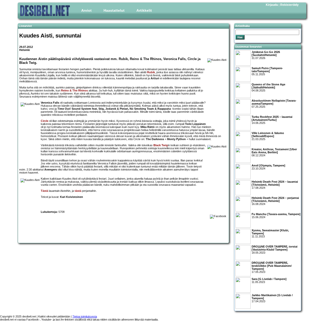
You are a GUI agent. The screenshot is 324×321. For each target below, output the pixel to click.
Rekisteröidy (289, 5)
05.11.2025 (267, 71)
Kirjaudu (272, 5)
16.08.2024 (275, 200)
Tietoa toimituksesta (84, 316)
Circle (44, 120)
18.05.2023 (274, 249)
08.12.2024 (274, 152)
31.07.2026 (266, 55)
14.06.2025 (272, 119)
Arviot (86, 10)
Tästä (44, 190)
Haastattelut (114, 10)
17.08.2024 (275, 184)
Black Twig (160, 145)
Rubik (151, 72)
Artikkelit (144, 10)
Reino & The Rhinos (74, 90)
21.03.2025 (268, 136)
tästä (78, 190)
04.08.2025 (268, 87)
